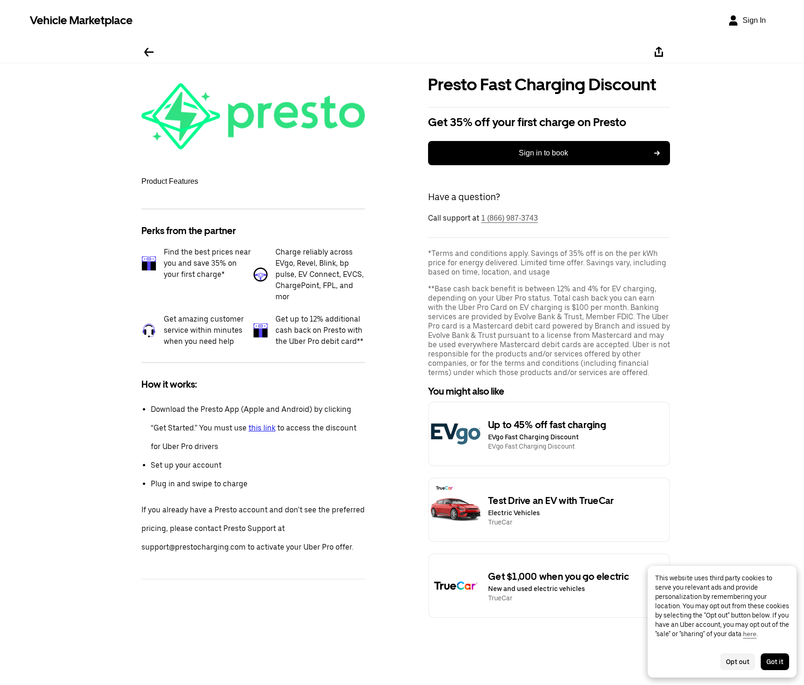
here (750, 634)
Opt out (738, 661)
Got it (775, 661)
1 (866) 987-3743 (509, 218)
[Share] (659, 52)
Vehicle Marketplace (81, 20)
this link (261, 427)
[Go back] (149, 52)
